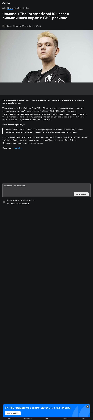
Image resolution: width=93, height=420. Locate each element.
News (10, 8)
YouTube (18, 148)
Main (3, 8)
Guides (25, 8)
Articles (17, 8)
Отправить (81, 194)
